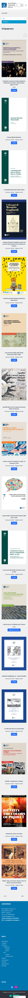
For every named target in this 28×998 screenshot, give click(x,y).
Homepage (5, 941)
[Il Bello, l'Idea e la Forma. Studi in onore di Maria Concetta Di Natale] (14, 861)
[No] (26, 994)
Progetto (4, 943)
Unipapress (14, 22)
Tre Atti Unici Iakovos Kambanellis (14, 728)
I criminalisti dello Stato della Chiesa (14, 189)
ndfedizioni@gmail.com (8, 916)
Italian (17, 996)
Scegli (14, 90)
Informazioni (5, 960)
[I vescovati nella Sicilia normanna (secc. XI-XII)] (14, 547)
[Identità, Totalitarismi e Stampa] (14, 759)
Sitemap (4, 965)
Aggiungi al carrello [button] (14, 630)
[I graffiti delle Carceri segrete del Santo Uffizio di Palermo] (14, 384)
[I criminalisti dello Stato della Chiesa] (14, 167)
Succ (22, 896)
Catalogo (4, 945)
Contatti (4, 962)
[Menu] (25, 5)
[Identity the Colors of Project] (14, 811)
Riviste (7, 950)
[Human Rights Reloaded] (14, 115)
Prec (5, 896)
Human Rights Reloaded (14, 137)
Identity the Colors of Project (14, 833)
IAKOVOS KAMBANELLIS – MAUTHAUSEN (14, 676)
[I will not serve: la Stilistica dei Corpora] (14, 602)
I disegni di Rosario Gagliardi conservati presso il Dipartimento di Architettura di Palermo (14, 244)
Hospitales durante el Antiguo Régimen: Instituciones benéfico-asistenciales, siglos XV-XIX (14, 82)
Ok (10, 995)
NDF (14, 19)
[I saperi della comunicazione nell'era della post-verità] (14, 493)
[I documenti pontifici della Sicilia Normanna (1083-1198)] (14, 330)
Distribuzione (5, 964)
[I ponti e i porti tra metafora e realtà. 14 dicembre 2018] (14, 439)
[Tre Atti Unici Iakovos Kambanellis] (14, 706)
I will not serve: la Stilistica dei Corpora (14, 624)
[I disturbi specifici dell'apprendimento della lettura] (14, 276)
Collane (7, 949)
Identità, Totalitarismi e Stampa (14, 781)
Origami (4, 958)
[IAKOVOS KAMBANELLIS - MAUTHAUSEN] (14, 654)
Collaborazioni (9, 956)
